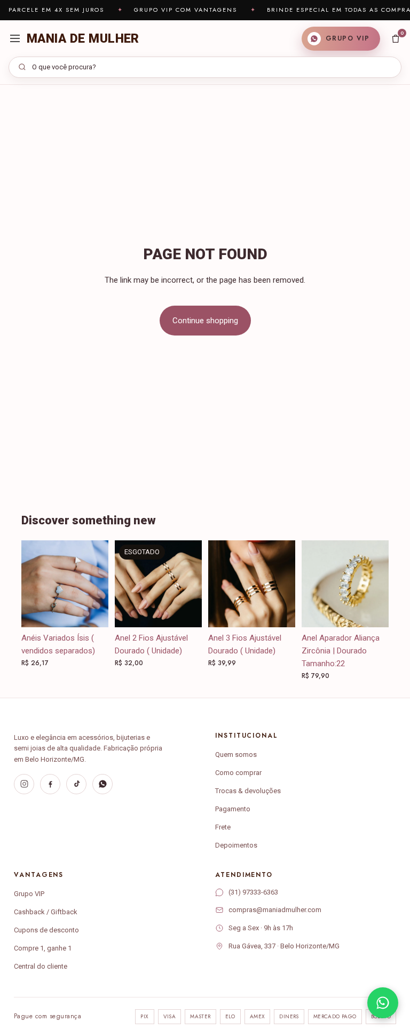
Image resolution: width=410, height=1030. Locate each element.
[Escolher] (91, 610)
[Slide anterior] (126, 583)
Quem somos (236, 754)
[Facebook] (50, 784)
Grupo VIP (29, 894)
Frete (223, 827)
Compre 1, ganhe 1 (43, 948)
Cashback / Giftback (45, 912)
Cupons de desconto (46, 930)
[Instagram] (24, 784)
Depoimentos (236, 845)
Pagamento (232, 809)
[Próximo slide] (190, 583)
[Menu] (15, 38)
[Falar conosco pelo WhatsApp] (382, 1002)
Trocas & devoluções (248, 791)
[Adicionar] (278, 610)
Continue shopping (205, 320)
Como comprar (238, 773)
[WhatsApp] (102, 784)
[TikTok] (76, 784)
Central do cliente (40, 966)
